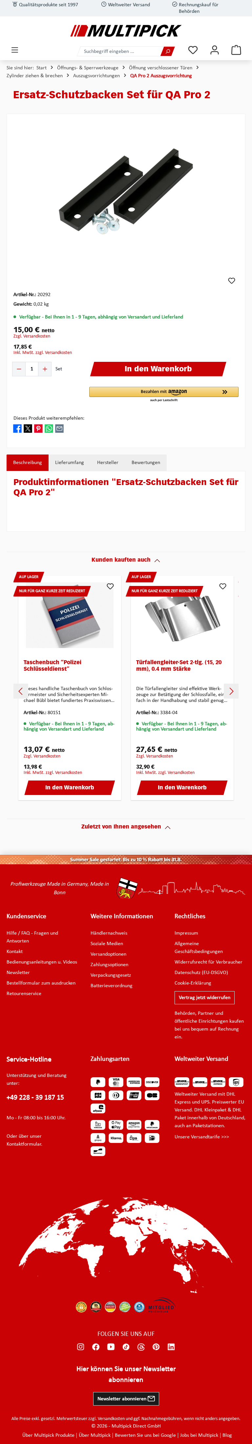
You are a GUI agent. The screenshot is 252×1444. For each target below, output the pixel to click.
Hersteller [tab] (107, 462)
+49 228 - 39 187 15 (35, 1097)
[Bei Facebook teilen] (17, 428)
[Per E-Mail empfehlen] (59, 428)
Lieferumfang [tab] (69, 462)
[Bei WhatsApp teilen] (49, 428)
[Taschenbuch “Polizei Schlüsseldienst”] (70, 615)
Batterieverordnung (112, 986)
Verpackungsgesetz (111, 975)
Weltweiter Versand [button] (201, 1059)
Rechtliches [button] (190, 916)
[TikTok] (126, 1346)
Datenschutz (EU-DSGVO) (201, 972)
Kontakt (15, 951)
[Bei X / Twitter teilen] (28, 428)
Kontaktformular (24, 1144)
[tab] (28, 462)
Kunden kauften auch (121, 560)
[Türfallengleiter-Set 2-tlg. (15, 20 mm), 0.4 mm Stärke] (182, 615)
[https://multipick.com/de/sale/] (126, 860)
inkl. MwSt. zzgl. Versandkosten (42, 352)
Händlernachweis (109, 933)
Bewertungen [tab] (146, 462)
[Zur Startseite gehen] (126, 30)
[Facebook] (95, 1346)
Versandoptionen (108, 954)
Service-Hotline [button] (29, 1059)
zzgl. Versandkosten (31, 336)
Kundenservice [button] (26, 916)
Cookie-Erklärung (193, 983)
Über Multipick (95, 1435)
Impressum (186, 933)
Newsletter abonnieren (122, 1399)
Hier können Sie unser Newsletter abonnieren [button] (126, 1374)
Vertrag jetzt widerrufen (204, 997)
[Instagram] (80, 1346)
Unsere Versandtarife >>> (202, 1137)
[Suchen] (167, 51)
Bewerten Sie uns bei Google (145, 1435)
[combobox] (119, 51)
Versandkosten (111, 1418)
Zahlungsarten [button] (110, 1059)
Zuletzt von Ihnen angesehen (121, 827)
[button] (164, 395)
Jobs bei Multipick (199, 1435)
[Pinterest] (156, 1346)
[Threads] (141, 1346)
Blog (227, 1435)
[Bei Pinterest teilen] (38, 428)
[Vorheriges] (20, 691)
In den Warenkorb (69, 788)
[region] (126, 191)
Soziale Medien (107, 943)
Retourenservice (24, 993)
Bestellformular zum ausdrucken (41, 983)
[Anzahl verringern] (19, 369)
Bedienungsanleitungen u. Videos (42, 962)
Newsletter (18, 972)
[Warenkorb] (236, 50)
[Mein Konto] (214, 50)
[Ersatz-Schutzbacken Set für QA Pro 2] (126, 191)
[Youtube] (111, 1346)
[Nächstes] (231, 691)
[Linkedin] (171, 1346)
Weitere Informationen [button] (122, 916)
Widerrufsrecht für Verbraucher (208, 962)
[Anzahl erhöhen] (44, 369)
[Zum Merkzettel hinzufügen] (232, 281)
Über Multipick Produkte (48, 1435)
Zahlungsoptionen (109, 964)
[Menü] (15, 50)
